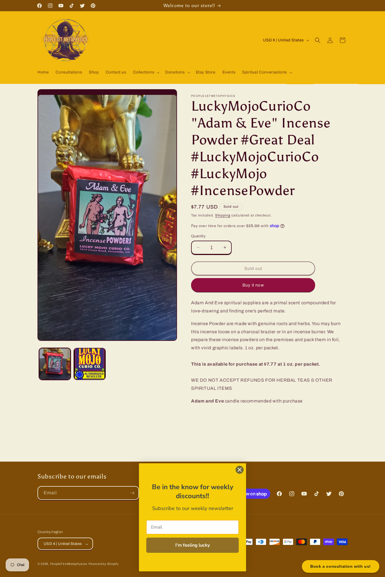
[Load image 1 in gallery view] (55, 364)
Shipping (223, 215)
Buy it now (253, 285)
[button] (146, 72)
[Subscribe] (132, 493)
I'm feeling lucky (192, 545)
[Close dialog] (239, 470)
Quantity (198, 236)
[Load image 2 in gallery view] (89, 364)
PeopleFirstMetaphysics (68, 564)
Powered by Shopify (103, 564)
